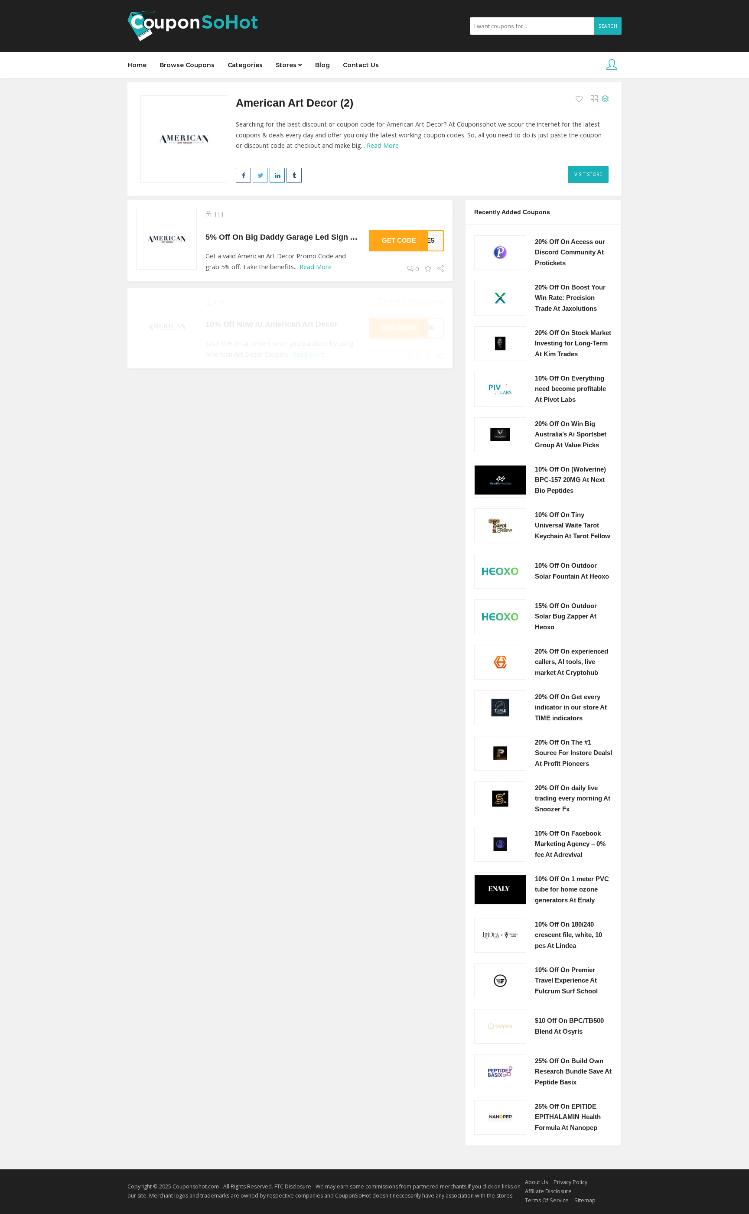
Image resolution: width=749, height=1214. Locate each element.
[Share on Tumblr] (294, 175)
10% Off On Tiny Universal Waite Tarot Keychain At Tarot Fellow (572, 525)
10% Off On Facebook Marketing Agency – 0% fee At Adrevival (570, 844)
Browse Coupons (187, 65)
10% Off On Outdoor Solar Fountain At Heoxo (572, 571)
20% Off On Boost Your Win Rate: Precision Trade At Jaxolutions (570, 298)
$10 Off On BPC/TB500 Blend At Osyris (569, 1026)
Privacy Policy (570, 1182)
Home (137, 65)
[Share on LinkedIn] (277, 175)
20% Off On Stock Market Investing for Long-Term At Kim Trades (573, 343)
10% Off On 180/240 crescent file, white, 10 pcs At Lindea (568, 935)
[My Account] (611, 65)
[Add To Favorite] (580, 99)
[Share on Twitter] (260, 175)
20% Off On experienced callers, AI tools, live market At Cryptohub (571, 662)
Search (608, 26)
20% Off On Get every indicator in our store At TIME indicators (571, 707)
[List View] (605, 99)
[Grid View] (594, 99)
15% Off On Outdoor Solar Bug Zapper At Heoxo (566, 616)
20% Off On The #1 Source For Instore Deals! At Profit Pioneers (573, 753)
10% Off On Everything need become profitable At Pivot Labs (570, 389)
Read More (383, 145)
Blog (322, 65)
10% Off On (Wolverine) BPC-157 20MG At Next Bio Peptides (570, 480)
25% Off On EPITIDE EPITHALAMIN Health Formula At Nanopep (568, 1117)
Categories (245, 65)
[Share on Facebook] (243, 175)
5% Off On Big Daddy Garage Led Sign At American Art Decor (319, 236)
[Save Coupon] (428, 269)
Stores (287, 65)
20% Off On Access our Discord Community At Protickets (570, 252)
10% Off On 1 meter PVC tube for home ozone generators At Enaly (572, 890)
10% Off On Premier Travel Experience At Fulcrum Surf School (566, 981)
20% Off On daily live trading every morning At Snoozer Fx (572, 798)
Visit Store (588, 174)
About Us (536, 1182)
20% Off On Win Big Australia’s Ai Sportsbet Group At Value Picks (570, 434)
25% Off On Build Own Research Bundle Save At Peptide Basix (573, 1072)
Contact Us (361, 65)
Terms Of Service (547, 1200)
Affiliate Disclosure (548, 1191)
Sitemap (585, 1200)
